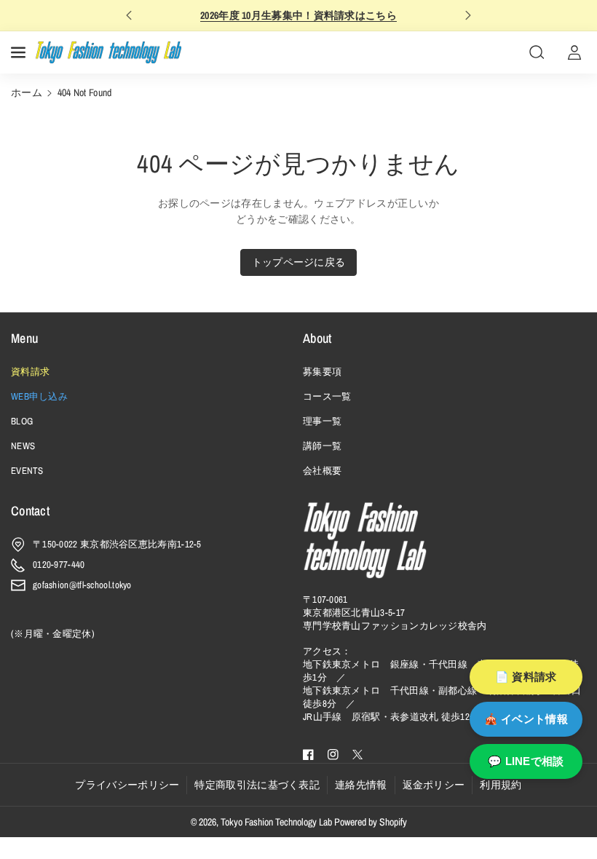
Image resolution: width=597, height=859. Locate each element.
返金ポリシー (434, 784)
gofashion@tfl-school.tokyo (82, 585)
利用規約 (500, 784)
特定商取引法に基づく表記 (257, 784)
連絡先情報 (361, 784)
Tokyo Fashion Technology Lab (276, 821)
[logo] (365, 540)
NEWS (23, 446)
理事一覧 (322, 421)
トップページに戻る (299, 262)
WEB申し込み (39, 396)
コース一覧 (327, 396)
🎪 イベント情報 (526, 719)
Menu (24, 338)
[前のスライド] (129, 15)
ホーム (26, 92)
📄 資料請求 (526, 676)
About (317, 338)
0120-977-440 (59, 564)
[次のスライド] (468, 15)
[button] (19, 52)
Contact (30, 511)
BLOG (22, 421)
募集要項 (322, 371)
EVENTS (27, 470)
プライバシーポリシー (127, 784)
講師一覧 (322, 446)
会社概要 (322, 470)
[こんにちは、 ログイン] (574, 52)
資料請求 (30, 371)
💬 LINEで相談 (526, 761)
